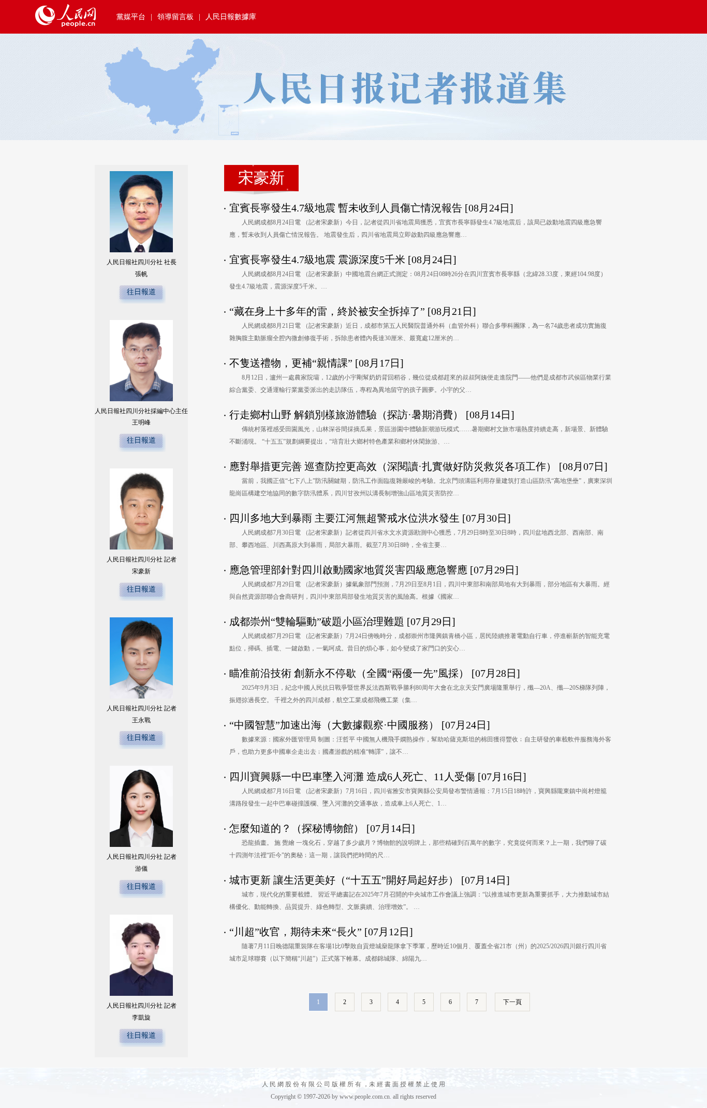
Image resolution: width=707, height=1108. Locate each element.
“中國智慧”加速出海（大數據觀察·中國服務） (335, 725)
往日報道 (141, 292)
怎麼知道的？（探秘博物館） (297, 828)
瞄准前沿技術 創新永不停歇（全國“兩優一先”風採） (350, 673)
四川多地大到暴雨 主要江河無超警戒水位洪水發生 (344, 518)
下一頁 (512, 1002)
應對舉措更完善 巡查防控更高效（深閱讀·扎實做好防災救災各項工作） (394, 466)
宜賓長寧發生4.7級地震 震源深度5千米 (317, 259)
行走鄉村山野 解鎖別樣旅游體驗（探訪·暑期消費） (347, 414)
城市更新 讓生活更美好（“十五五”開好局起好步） (345, 880)
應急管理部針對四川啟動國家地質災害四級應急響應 (348, 569)
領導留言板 (175, 17)
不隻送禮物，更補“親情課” (290, 363)
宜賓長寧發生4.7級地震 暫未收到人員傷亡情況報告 (345, 208)
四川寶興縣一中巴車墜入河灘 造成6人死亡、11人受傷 (352, 776)
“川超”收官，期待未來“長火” (295, 931)
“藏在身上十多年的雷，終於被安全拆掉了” (327, 311)
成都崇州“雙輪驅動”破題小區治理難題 (316, 621)
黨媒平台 (130, 17)
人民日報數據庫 (230, 17)
